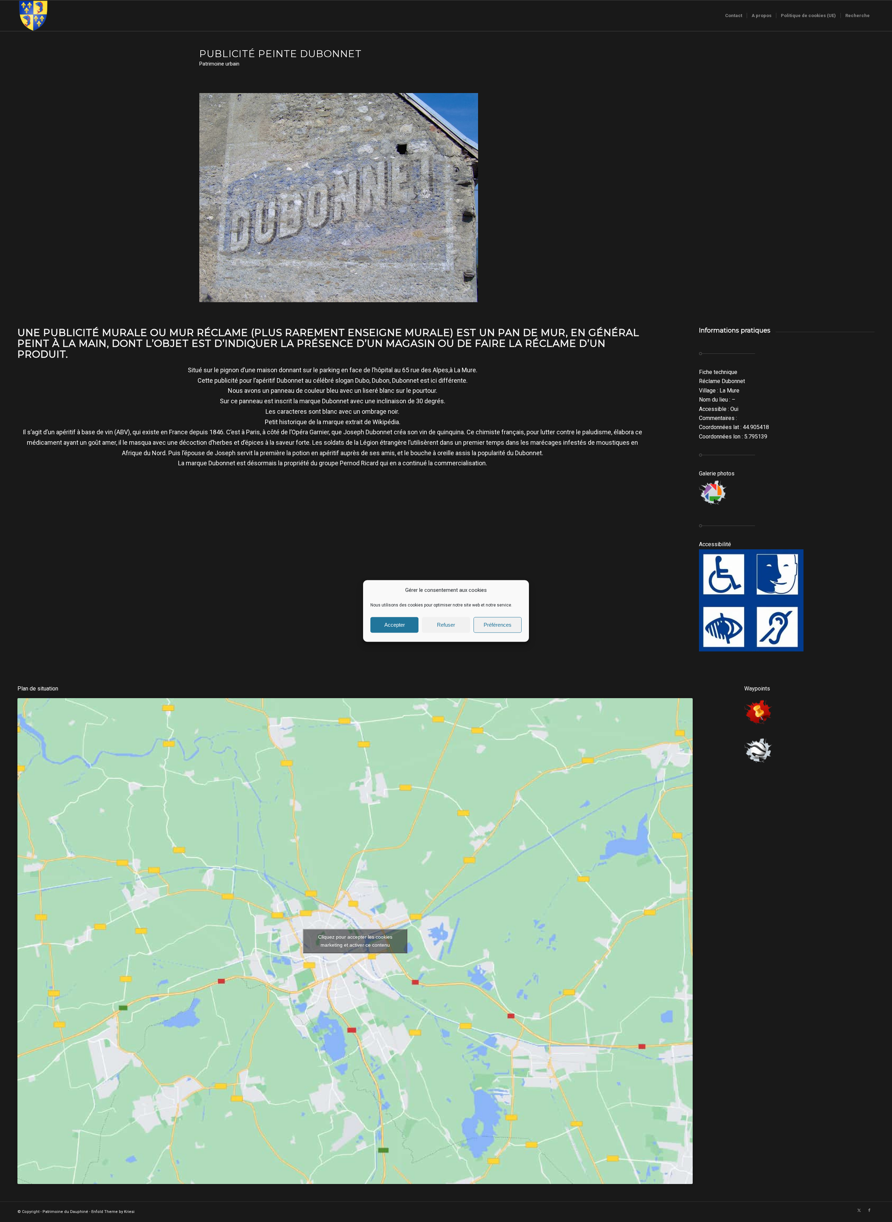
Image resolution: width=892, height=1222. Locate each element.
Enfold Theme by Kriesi (112, 1211)
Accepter (394, 625)
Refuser (446, 625)
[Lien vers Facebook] (869, 1210)
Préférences (498, 625)
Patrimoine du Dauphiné (65, 1211)
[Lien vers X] (859, 1210)
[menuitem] (734, 15)
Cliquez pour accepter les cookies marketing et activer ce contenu (355, 941)
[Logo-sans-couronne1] (33, 15)
